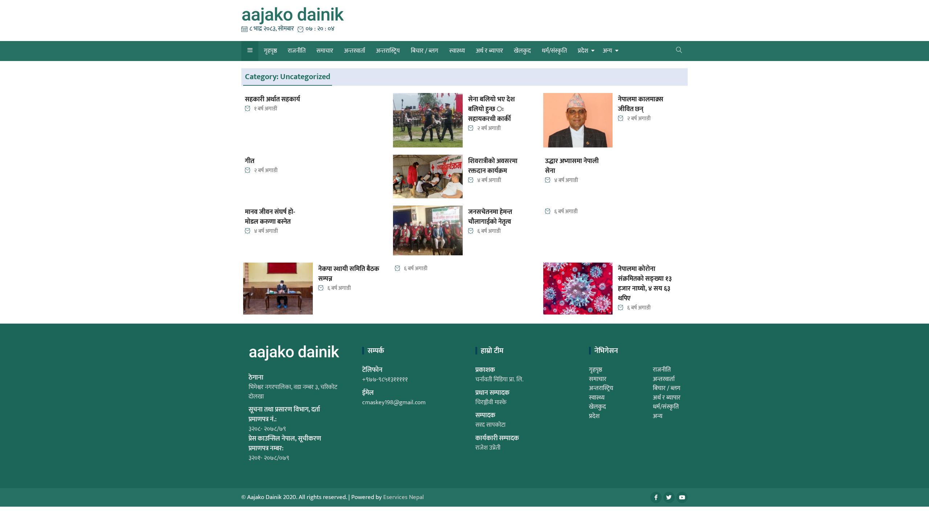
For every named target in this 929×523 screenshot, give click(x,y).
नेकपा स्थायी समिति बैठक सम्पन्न (348, 274)
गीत (249, 161)
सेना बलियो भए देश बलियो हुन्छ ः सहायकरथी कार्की (491, 109)
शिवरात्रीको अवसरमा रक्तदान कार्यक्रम (492, 166)
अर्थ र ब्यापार (489, 51)
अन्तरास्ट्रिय (388, 51)
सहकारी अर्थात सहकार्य (272, 100)
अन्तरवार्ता (354, 51)
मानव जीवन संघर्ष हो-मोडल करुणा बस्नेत (270, 217)
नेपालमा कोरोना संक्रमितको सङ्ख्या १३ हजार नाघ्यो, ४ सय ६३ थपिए (645, 284)
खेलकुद (522, 51)
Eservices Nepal (403, 497)
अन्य (607, 51)
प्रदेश (583, 51)
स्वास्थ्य (457, 51)
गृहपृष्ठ (270, 51)
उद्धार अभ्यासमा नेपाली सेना (572, 166)
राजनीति (297, 51)
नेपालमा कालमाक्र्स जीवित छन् (640, 104)
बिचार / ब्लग (424, 51)
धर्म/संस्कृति (554, 51)
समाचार (324, 51)
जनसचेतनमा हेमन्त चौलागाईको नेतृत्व (490, 217)
